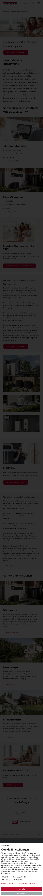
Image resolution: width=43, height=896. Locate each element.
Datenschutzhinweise (27, 883)
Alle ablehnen (21, 893)
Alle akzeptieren (21, 889)
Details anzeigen (7, 883)
